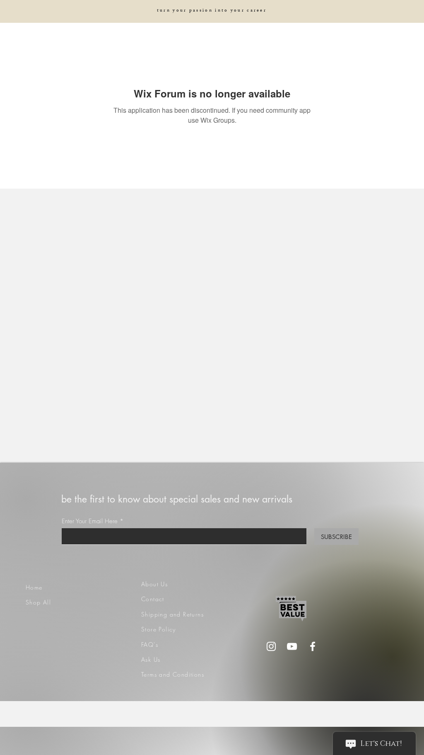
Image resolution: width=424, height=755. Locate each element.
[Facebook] (312, 646)
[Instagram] (271, 646)
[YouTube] (292, 646)
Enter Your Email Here (90, 521)
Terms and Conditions (172, 674)
